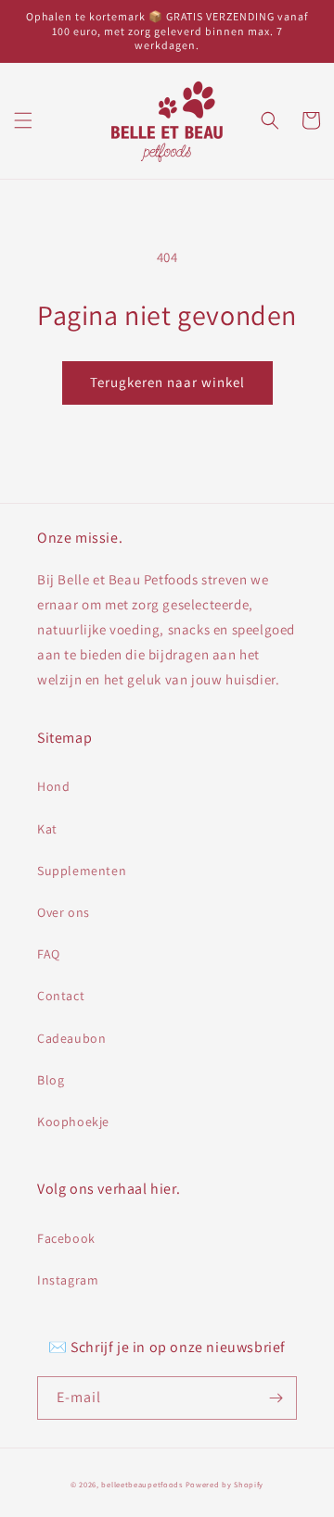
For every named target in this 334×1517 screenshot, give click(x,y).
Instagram (67, 1280)
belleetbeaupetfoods (141, 1484)
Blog (50, 1080)
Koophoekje (73, 1121)
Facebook (66, 1238)
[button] (23, 120)
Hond (53, 786)
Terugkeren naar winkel (167, 382)
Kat (47, 829)
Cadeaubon (71, 1038)
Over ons (63, 912)
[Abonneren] (275, 1398)
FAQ (48, 954)
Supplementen (81, 870)
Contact (60, 995)
